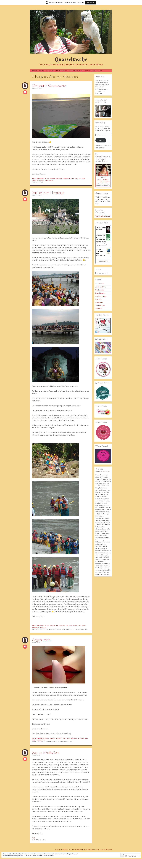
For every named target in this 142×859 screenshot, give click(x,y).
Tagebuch (43, 627)
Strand (41, 182)
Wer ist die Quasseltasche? (93, 70)
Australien (59, 178)
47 (25, 647)
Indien (70, 625)
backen (34, 742)
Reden (60, 742)
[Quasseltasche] (71, 32)
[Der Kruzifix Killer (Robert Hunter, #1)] (108, 232)
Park (44, 839)
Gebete (45, 629)
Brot (38, 742)
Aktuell (34, 178)
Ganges (40, 629)
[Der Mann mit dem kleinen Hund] (108, 254)
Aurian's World (99, 284)
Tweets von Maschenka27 (103, 216)
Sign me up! (100, 140)
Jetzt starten (90, 2)
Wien (43, 740)
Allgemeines (40, 178)
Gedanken (62, 625)
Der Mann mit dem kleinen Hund (100, 251)
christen (34, 629)
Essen (68, 738)
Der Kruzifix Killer (101, 227)
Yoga (86, 629)
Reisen (34, 180)
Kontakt (41, 70)
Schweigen (65, 742)
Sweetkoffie (98, 308)
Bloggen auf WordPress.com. (63, 849)
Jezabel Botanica (100, 293)
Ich (80, 178)
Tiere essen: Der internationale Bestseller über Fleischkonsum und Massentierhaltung (101, 239)
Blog (72, 178)
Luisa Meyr (98, 299)
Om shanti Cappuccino (49, 85)
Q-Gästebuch (50, 70)
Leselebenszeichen (100, 296)
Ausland (52, 178)
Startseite (34, 70)
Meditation (35, 182)
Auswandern (66, 178)
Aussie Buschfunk (100, 287)
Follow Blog (100, 122)
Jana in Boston (99, 290)
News (79, 625)
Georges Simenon (101, 255)
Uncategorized (49, 180)
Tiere (33, 838)
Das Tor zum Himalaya (48, 192)
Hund (33, 839)
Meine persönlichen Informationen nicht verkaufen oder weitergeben (92, 849)
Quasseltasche (71, 59)
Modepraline (99, 302)
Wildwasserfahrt (80, 629)
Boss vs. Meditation (45, 752)
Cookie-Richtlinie (49, 855)
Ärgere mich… (42, 640)
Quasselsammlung (61, 70)
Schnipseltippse (100, 305)
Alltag (47, 178)
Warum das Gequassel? (76, 70)
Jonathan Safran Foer (102, 245)
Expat (76, 178)
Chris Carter (100, 229)
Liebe (86, 738)
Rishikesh (71, 629)
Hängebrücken (51, 629)
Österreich (59, 738)
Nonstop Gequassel (99, 211)
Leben (83, 178)
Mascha (59, 629)
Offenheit (54, 742)
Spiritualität (40, 180)
